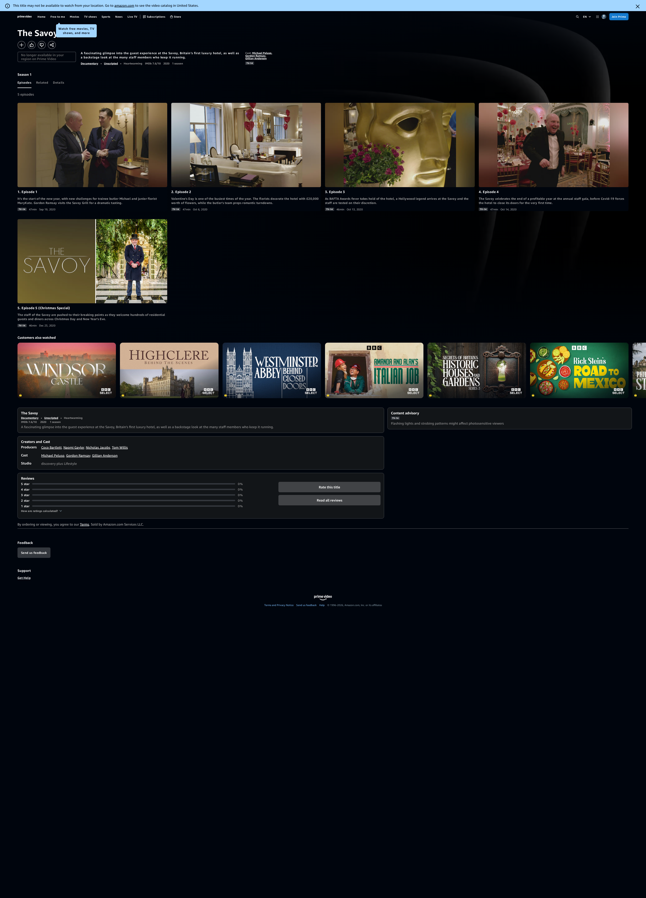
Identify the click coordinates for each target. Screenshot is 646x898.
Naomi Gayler (73, 447)
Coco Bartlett (51, 447)
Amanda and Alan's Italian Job (374, 370)
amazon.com (124, 5)
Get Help (24, 578)
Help (322, 605)
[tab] (24, 82)
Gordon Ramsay (255, 55)
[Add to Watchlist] (21, 45)
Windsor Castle (66, 370)
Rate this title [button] (329, 487)
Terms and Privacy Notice (279, 605)
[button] (41, 511)
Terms (84, 524)
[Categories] (597, 17)
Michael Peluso (262, 53)
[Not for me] (42, 45)
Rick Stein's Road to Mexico (579, 370)
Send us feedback (306, 605)
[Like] (32, 45)
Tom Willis (120, 447)
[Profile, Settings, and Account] (604, 17)
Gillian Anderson (256, 58)
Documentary (89, 63)
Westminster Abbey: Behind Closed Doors (272, 370)
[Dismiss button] (637, 6)
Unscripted (111, 63)
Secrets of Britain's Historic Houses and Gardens (476, 370)
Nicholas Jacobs (98, 447)
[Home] (24, 16)
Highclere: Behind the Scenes (169, 370)
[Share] (52, 45)
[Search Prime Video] (577, 17)
